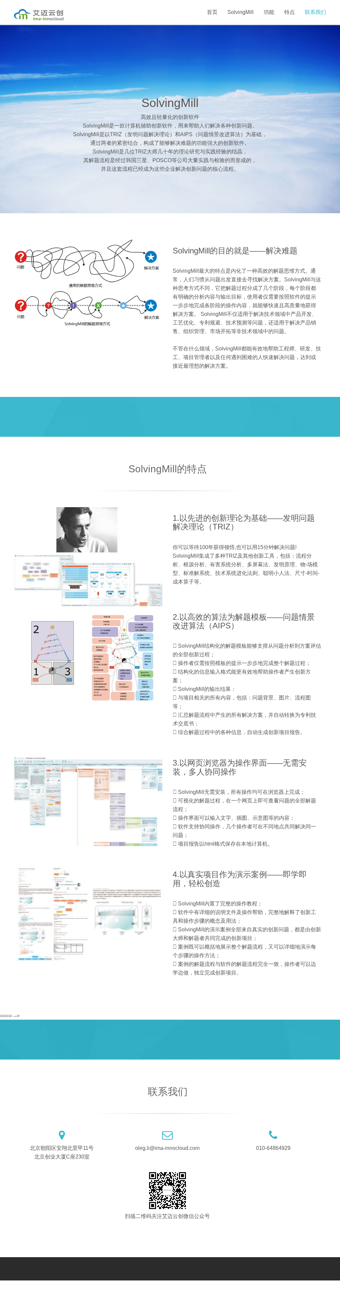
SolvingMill (240, 12)
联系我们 (315, 12)
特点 (289, 12)
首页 (212, 12)
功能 (269, 12)
